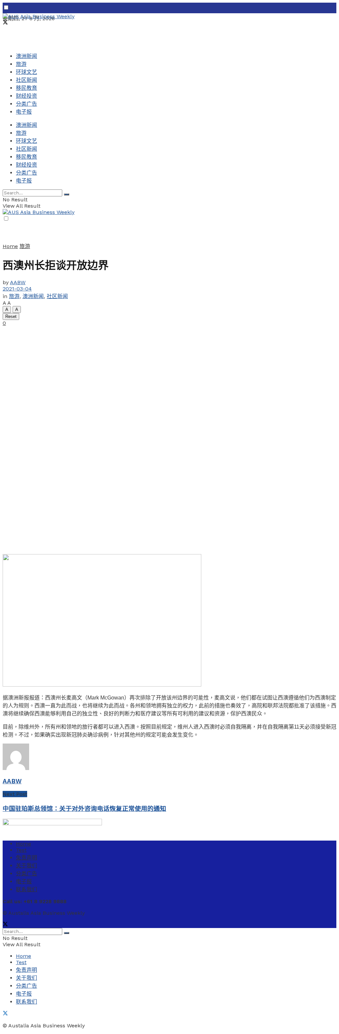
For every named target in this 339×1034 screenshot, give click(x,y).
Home (10, 246)
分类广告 (26, 104)
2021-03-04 (17, 288)
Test (21, 850)
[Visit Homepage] (38, 16)
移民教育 (26, 88)
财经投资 (26, 96)
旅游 (21, 64)
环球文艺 (26, 72)
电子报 (24, 112)
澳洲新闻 (26, 56)
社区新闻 (26, 80)
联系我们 (26, 889)
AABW (17, 282)
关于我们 (26, 865)
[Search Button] (66, 194)
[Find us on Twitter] (5, 23)
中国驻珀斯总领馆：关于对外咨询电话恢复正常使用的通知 (84, 808)
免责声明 (26, 857)
